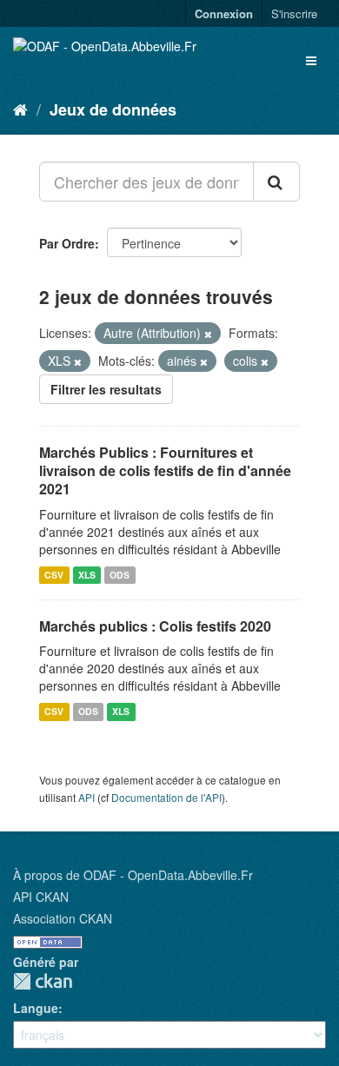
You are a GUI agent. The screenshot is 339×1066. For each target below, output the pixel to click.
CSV (53, 574)
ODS (120, 574)
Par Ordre (67, 243)
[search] (276, 182)
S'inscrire (294, 13)
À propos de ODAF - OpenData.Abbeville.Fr (133, 875)
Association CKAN (62, 918)
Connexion (224, 13)
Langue (35, 1007)
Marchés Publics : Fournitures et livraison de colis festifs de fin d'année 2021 (165, 470)
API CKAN (41, 896)
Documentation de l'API (166, 797)
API (86, 797)
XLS (87, 574)
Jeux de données (113, 109)
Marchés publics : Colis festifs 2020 (155, 626)
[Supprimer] (208, 334)
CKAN (42, 981)
